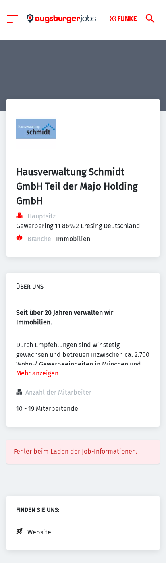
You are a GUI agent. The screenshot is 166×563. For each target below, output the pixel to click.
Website (39, 532)
